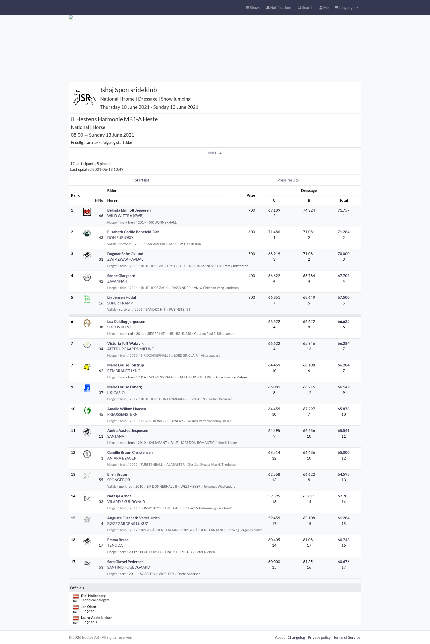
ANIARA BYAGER (121, 458)
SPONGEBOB (118, 479)
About (280, 637)
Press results (288, 180)
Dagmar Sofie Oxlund (125, 253)
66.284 (344, 343)
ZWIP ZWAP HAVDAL (125, 259)
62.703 (344, 496)
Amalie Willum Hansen (126, 409)
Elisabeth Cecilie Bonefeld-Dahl (134, 232)
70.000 (344, 253)
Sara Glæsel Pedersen (125, 561)
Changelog (296, 637)
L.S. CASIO (116, 392)
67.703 (344, 275)
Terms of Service (346, 637)
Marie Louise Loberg (124, 387)
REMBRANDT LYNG (123, 370)
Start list (142, 180)
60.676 (344, 561)
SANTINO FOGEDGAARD (128, 567)
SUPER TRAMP (120, 303)
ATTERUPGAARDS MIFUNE (130, 349)
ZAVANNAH (117, 281)
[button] (346, 7)
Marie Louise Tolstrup (125, 365)
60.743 (344, 539)
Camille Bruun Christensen (130, 452)
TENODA (115, 545)
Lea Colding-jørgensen (126, 321)
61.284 (344, 518)
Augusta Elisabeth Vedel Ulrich (133, 518)
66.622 (344, 321)
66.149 (344, 387)
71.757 (344, 210)
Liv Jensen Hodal (121, 297)
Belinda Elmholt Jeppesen (129, 210)
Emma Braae (118, 539)
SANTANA (115, 436)
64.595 (344, 474)
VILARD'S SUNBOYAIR (126, 501)
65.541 (344, 430)
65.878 (344, 409)
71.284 (344, 232)
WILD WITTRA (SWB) (125, 215)
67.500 (344, 297)
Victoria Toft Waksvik (125, 343)
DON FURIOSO (120, 237)
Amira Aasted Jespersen (127, 430)
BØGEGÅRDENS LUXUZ (127, 523)
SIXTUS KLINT (119, 327)
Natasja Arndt (119, 496)
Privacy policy (319, 637)
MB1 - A (215, 153)
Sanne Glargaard (121, 275)
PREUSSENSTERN (122, 414)
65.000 (344, 452)
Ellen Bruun (117, 474)
